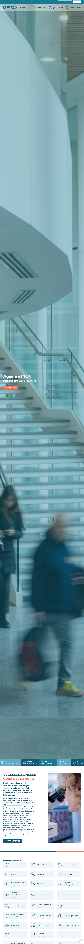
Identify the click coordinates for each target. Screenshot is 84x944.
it (3, 2)
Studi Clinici (67, 7)
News (79, 7)
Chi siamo (14, 7)
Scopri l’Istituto (12, 841)
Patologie (22, 7)
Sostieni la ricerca (65, 2)
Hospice (73, 7)
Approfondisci (12, 387)
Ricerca (59, 7)
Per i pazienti (51, 7)
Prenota (76, 2)
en (5, 2)
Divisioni (31, 7)
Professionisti (42, 7)
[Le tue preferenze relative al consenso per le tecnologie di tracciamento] (81, 941)
